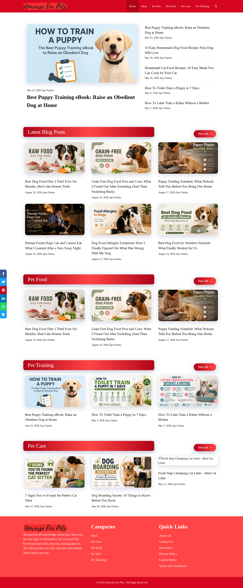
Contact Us (166, 541)
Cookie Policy (168, 560)
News (94, 535)
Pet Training (202, 6)
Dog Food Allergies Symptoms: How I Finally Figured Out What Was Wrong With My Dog (118, 248)
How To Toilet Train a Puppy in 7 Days (172, 88)
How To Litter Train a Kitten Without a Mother (177, 103)
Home (132, 6)
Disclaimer (166, 547)
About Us (165, 535)
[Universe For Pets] (45, 6)
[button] (216, 6)
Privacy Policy (168, 554)
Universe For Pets (114, 582)
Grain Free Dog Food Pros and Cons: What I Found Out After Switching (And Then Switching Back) (121, 186)
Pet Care (186, 6)
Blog (144, 6)
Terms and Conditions (173, 566)
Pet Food (171, 6)
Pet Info (156, 6)
